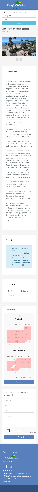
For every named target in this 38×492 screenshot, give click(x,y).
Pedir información (19, 437)
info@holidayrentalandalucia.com (18, 476)
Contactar (7, 482)
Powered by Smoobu (24, 377)
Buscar (19, 23)
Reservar (19, 382)
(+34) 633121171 (11, 478)
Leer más (7, 462)
